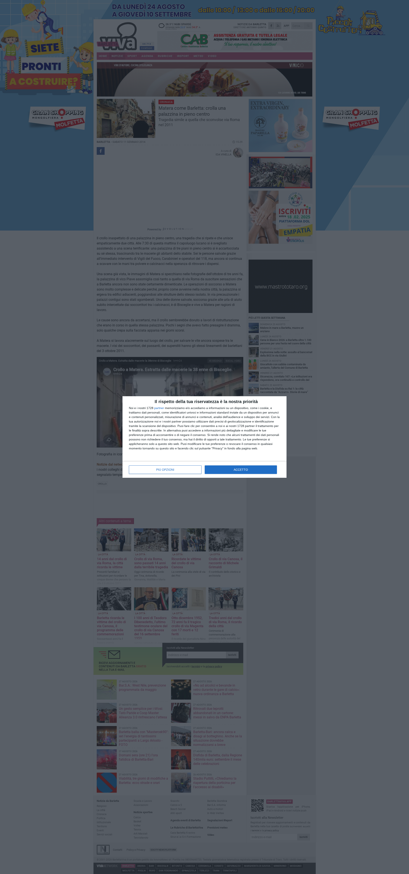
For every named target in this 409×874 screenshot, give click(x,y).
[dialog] (204, 437)
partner (159, 407)
